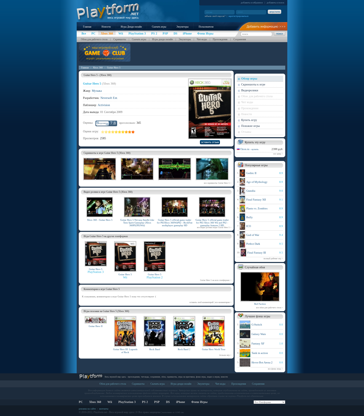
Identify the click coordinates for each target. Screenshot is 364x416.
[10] (133, 131)
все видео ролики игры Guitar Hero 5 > (214, 227)
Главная (87, 26)
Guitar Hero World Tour (213, 349)
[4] (113, 131)
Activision (104, 105)
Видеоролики (249, 90)
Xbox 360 (98, 67)
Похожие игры (250, 126)
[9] (129, 131)
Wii (109, 402)
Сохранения (239, 39)
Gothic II (251, 173)
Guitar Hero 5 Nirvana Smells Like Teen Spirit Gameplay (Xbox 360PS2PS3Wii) (137, 223)
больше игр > (225, 355)
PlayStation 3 (127, 402)
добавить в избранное (252, 2)
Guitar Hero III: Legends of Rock (125, 350)
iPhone (180, 402)
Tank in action (260, 353)
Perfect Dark (253, 243)
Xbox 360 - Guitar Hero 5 (99, 220)
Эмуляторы (182, 26)
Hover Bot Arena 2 (262, 362)
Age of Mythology (257, 181)
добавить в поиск (275, 2)
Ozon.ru (249, 149)
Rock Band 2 (184, 349)
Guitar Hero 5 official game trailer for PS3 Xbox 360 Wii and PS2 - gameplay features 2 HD (212, 223)
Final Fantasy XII (256, 199)
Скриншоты (119, 39)
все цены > (278, 154)
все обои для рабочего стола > (269, 307)
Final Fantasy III (256, 252)
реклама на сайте (87, 408)
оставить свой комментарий (201, 302)
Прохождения (220, 39)
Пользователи (206, 26)
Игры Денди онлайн (131, 26)
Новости (106, 26)
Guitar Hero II (96, 326)
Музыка (97, 90)
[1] (102, 131)
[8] (126, 131)
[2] (106, 131)
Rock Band (154, 349)
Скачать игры (159, 26)
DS (168, 402)
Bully (249, 217)
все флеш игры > (275, 369)
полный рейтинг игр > (273, 258)
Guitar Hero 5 (113, 67)
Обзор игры (249, 78)
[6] (119, 131)
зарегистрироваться (238, 16)
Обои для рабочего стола (94, 39)
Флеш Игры (199, 402)
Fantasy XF (258, 343)
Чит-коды (202, 39)
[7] (123, 131)
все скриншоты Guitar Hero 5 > (218, 183)
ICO (248, 226)
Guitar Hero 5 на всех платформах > (216, 280)
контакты (103, 408)
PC (81, 402)
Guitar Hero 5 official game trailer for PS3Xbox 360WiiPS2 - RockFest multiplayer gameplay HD (174, 223)
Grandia (250, 190)
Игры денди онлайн (162, 39)
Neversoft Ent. (109, 98)
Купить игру (249, 120)
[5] (116, 131)
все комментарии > (223, 302)
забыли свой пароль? (215, 16)
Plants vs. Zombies (257, 208)
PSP (157, 402)
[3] (109, 131)
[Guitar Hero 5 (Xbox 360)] (99, 180)
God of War (252, 235)
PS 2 (145, 402)
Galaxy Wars (259, 334)
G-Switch (257, 324)
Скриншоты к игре (253, 84)
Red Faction (260, 304)
